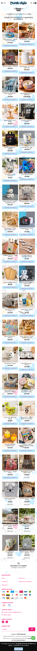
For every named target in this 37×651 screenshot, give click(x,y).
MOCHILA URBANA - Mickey (27, 201)
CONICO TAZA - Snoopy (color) (27, 310)
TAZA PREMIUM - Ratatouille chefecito (27, 67)
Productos (21, 578)
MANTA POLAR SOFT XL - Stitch (10, 94)
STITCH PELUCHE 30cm (27, 174)
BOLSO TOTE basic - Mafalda (27, 526)
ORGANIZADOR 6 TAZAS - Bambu (10, 121)
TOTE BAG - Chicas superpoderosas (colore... (27, 445)
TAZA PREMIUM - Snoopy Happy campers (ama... (10, 229)
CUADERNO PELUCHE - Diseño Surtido (10, 256)
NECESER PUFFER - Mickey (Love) (26, 229)
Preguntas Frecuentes (25, 581)
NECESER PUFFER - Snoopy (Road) (10, 526)
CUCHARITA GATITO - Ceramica (10, 175)
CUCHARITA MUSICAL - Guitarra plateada (27, 256)
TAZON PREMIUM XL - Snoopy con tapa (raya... (10, 40)
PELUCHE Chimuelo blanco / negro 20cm (27, 283)
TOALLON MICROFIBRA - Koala (10, 499)
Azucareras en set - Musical (27, 364)
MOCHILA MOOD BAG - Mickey (27, 121)
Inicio (3, 578)
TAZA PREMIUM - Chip (27, 147)
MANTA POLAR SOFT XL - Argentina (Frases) (10, 391)
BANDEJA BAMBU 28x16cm (10, 282)
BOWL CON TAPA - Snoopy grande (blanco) (10, 202)
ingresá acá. (31, 638)
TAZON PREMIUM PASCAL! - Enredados (27, 94)
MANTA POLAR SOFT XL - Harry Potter (27, 472)
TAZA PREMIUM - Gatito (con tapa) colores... (27, 391)
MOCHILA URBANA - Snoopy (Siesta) (27, 552)
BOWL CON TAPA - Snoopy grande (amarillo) (27, 337)
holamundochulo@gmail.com (13, 612)
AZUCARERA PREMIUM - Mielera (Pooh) (10, 445)
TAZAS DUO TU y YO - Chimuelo (10, 310)
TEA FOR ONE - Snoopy (10, 363)
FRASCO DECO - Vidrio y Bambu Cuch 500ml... (27, 418)
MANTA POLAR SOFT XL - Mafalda (10, 337)
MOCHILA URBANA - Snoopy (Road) (27, 499)
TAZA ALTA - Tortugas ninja (10, 418)
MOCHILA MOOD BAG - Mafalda (10, 148)
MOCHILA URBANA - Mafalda (10, 66)
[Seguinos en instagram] (3, 622)
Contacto (5, 581)
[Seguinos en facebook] (7, 622)
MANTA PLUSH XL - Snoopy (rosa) (10, 472)
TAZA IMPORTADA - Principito (10, 552)
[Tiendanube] (18, 634)
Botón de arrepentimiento (18, 640)
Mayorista (5, 585)
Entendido (18, 649)
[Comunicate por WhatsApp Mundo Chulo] (33, 638)
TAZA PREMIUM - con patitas (26, 39)
